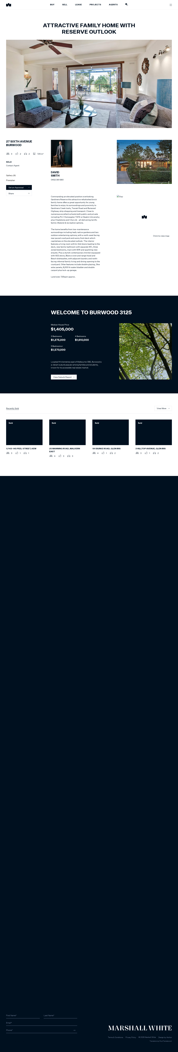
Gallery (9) (11, 175)
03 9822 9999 (12, 1038)
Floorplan (10, 180)
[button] (144, 217)
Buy (52, 5)
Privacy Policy (131, 1037)
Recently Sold (12, 408)
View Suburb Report (62, 377)
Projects (95, 5)
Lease (78, 5)
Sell (64, 5)
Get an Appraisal (16, 187)
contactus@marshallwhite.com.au (21, 1041)
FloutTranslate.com (166, 1041)
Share (11, 193)
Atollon (169, 1037)
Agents (113, 5)
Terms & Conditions (115, 1037)
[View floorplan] (167, 124)
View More (161, 408)
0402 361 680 (57, 179)
